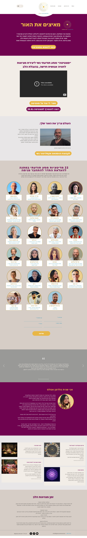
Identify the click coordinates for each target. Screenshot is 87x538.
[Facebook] (34, 533)
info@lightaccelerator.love (59, 533)
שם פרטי (60, 317)
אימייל (40, 323)
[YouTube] (37, 533)
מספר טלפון (59, 323)
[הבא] (83, 365)
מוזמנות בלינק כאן (24, 425)
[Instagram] (31, 533)
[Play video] (55, 137)
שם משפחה (39, 317)
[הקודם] (3, 365)
